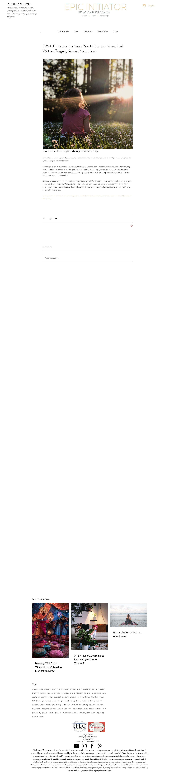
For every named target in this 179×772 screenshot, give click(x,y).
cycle (104, 693)
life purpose (36, 708)
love (69, 708)
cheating (79, 693)
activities (47, 689)
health (78, 701)
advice (61, 689)
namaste (98, 708)
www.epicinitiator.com (85, 741)
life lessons (100, 705)
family (79, 697)
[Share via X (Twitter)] (50, 218)
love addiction (77, 708)
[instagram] (84, 746)
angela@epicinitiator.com (87, 736)
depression (36, 697)
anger (67, 689)
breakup (42, 693)
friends (101, 697)
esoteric (72, 697)
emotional (57, 697)
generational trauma (49, 701)
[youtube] (76, 746)
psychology (100, 712)
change (72, 693)
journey (48, 705)
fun (40, 701)
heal (67, 701)
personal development (70, 712)
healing (72, 701)
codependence (96, 693)
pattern (51, 712)
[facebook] (92, 746)
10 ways (34, 689)
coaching (87, 693)
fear (96, 697)
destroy (43, 697)
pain (104, 708)
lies (69, 705)
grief (62, 701)
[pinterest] (99, 746)
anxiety (79, 689)
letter (64, 705)
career (58, 693)
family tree (86, 697)
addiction (55, 689)
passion (44, 712)
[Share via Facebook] (44, 218)
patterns (58, 712)
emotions (65, 697)
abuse (41, 689)
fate (92, 697)
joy (53, 705)
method (91, 708)
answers (72, 689)
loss (66, 708)
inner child (35, 705)
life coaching (83, 705)
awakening (86, 689)
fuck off (34, 701)
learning (58, 705)
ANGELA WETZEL (19, 4)
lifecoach (53, 708)
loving (85, 708)
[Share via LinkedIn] (56, 218)
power (93, 712)
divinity (50, 697)
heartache (85, 701)
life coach (74, 705)
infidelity (99, 701)
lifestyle (60, 708)
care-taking (51, 693)
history (92, 701)
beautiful (95, 689)
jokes (42, 705)
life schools (45, 708)
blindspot (35, 693)
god (58, 701)
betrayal (101, 689)
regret (41, 716)
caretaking (65, 693)
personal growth (84, 712)
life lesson (92, 705)
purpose (35, 716)
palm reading (36, 712)
